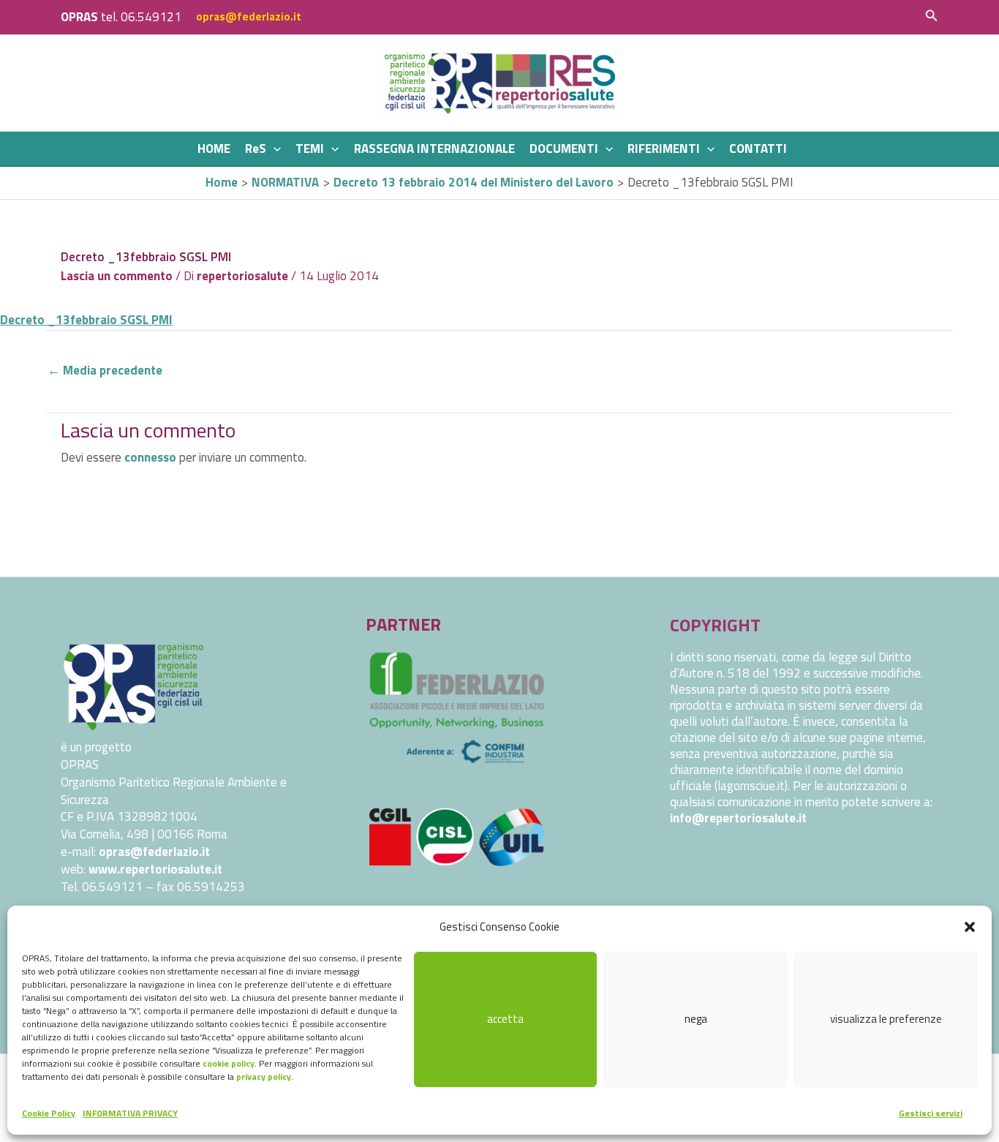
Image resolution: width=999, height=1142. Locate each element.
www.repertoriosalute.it (155, 869)
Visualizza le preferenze (886, 1018)
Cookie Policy (48, 1113)
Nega (696, 1018)
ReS (255, 148)
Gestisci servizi (930, 1113)
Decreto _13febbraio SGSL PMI (86, 319)
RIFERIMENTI (663, 148)
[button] (969, 927)
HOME (213, 148)
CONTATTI (758, 148)
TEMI (309, 148)
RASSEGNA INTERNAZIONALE (434, 148)
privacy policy (263, 1076)
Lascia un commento (117, 275)
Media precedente (105, 370)
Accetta (505, 1018)
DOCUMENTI (563, 148)
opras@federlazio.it (248, 16)
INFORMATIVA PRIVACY (130, 1113)
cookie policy (229, 1063)
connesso (150, 457)
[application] (273, 149)
